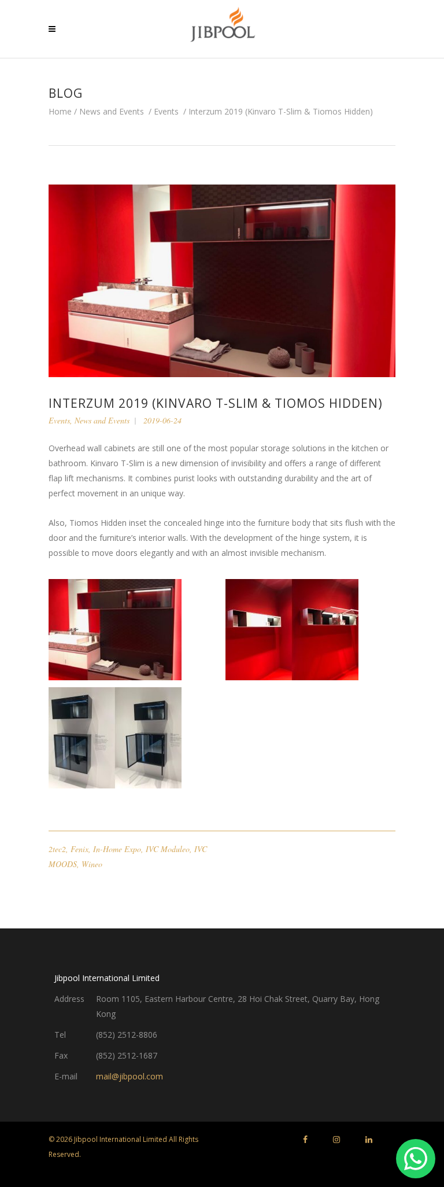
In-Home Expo (117, 848)
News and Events (111, 112)
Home (60, 112)
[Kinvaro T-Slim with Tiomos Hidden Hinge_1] (134, 737)
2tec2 (57, 848)
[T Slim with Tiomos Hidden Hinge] (134, 629)
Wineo (92, 863)
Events (166, 112)
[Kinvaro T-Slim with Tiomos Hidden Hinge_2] (310, 629)
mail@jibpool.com (129, 1076)
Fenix (79, 848)
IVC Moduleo (168, 848)
